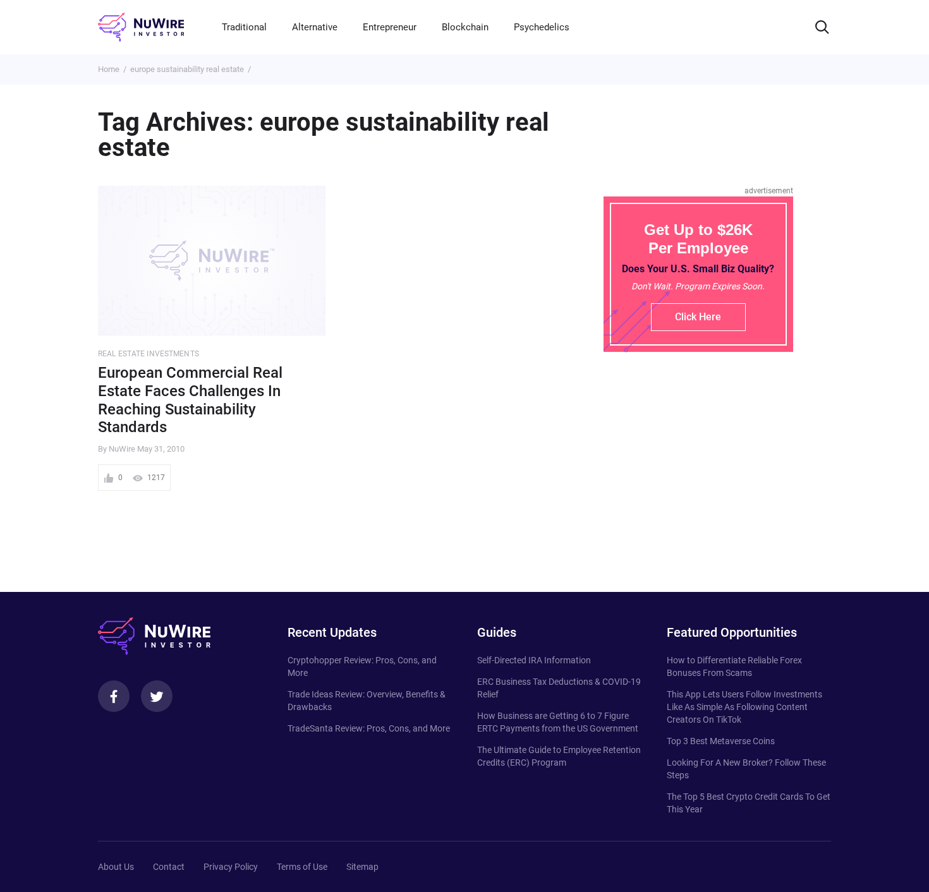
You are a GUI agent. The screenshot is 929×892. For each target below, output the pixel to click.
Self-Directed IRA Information (534, 660)
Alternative (314, 27)
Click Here (698, 317)
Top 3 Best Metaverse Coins (721, 741)
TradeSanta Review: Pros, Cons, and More (369, 728)
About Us (116, 867)
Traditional (244, 27)
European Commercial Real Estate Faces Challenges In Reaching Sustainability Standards (190, 400)
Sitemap (362, 867)
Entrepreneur (389, 27)
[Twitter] (157, 696)
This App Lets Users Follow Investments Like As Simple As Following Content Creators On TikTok (744, 707)
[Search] (822, 27)
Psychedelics (541, 27)
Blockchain (465, 27)
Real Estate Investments (148, 353)
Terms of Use (302, 867)
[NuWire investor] (141, 27)
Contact (169, 867)
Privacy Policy (230, 867)
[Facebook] (114, 696)
